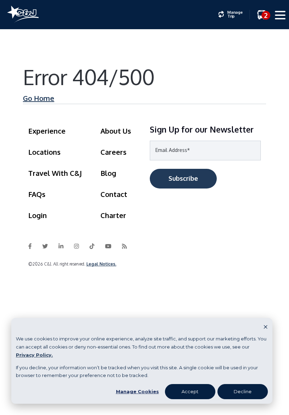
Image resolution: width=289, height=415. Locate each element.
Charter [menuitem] (113, 215)
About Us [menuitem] (115, 130)
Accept (190, 391)
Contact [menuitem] (113, 194)
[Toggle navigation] (280, 16)
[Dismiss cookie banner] (265, 327)
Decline (243, 391)
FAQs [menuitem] (36, 194)
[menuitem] (230, 14)
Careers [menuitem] (113, 152)
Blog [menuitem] (108, 173)
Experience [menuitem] (47, 130)
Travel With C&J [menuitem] (55, 173)
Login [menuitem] (37, 215)
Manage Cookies (137, 391)
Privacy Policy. (34, 355)
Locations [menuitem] (44, 152)
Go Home (38, 98)
